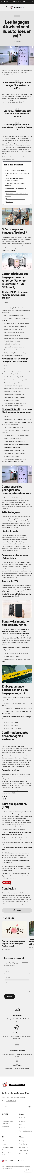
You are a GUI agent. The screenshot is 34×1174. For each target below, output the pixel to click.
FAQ (3, 1141)
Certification (22, 1128)
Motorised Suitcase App (7, 1148)
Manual (4, 1144)
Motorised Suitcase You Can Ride (7, 1122)
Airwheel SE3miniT (11, 409)
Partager (18, 910)
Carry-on (17, 16)
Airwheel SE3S (9, 292)
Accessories (5, 1126)
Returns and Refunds (25, 1154)
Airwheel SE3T (9, 358)
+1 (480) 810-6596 (11, 1101)
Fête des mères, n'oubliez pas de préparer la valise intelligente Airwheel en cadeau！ (13, 943)
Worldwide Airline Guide (7, 1154)
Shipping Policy (23, 1147)
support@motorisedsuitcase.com (16, 1097)
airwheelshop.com (21, 901)
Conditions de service (19, 963)
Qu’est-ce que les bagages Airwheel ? (16, 170)
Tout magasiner (6, 1118)
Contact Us (22, 1121)
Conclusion (9, 202)
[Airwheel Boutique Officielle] (17, 883)
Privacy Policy (23, 1144)
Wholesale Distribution (25, 1131)
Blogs (20, 1124)
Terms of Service (24, 1150)
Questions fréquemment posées (15, 199)
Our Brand (22, 1118)
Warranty (21, 1141)
